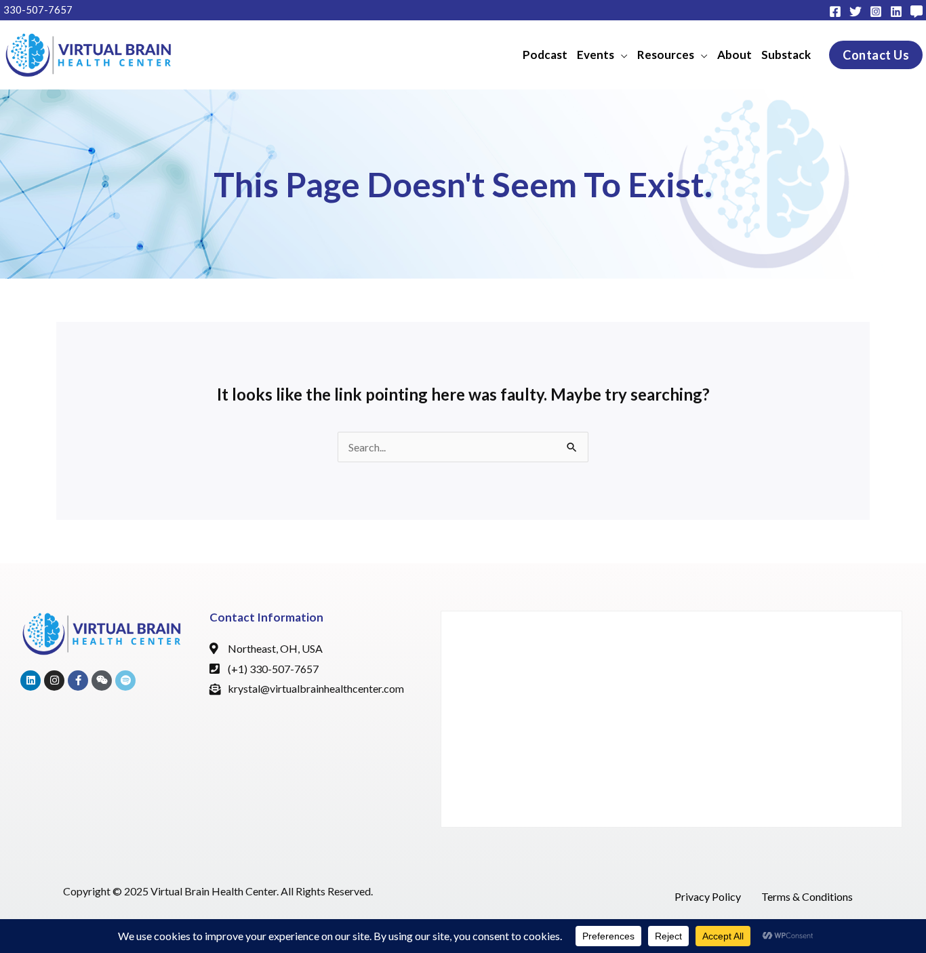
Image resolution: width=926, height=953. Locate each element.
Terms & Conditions (807, 896)
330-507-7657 (38, 9)
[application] (621, 55)
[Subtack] (916, 11)
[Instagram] (876, 11)
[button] (602, 55)
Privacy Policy (708, 896)
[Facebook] (835, 11)
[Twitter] (855, 11)
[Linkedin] (896, 11)
